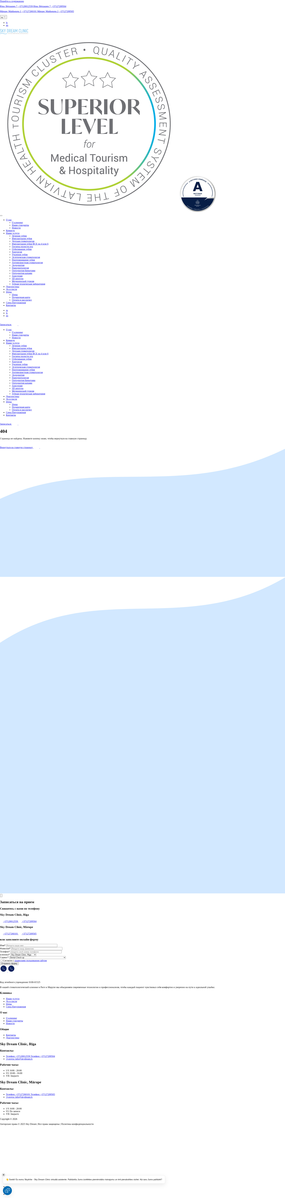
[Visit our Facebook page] (9, 1186)
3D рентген (17, 278)
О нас (9, 220)
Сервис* (4, 957)
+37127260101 (18, 11)
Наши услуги (12, 233)
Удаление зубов (20, 254)
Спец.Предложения (16, 302)
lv (7, 22)
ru (7, 310)
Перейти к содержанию (12, 1)
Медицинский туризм (23, 281)
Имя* (2, 945)
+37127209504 (49, 6)
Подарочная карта (21, 297)
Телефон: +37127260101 (18, 1094)
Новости (16, 228)
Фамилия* (5, 948)
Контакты (11, 305)
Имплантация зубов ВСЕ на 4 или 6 (30, 244)
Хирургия (17, 252)
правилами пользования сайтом (31, 960)
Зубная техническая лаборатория (28, 284)
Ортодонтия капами (22, 273)
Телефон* (5, 951)
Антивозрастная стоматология (27, 262)
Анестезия (17, 276)
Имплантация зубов (22, 238)
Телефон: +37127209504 (43, 1056)
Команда (10, 230)
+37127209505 (55, 11)
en (7, 25)
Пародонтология (20, 268)
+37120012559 (16, 6)
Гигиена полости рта (22, 246)
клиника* (5, 954)
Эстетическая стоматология (26, 257)
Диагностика (12, 286)
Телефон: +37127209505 (43, 1094)
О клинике (17, 222)
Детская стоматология (23, 241)
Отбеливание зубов (22, 249)
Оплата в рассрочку (22, 300)
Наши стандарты (20, 225)
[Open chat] (7, 1190)
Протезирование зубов (23, 260)
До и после (11, 289)
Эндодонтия (18, 265)
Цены (9, 292)
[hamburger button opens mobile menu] (1, 215)
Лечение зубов (19, 236)
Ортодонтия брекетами (23, 270)
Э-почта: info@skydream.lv (19, 1059)
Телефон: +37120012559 (18, 1056)
